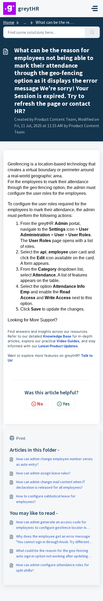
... (25, 22)
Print (21, 438)
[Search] (92, 32)
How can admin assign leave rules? (43, 473)
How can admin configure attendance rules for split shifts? (52, 567)
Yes (66, 404)
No (40, 404)
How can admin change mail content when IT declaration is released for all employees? (50, 484)
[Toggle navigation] (94, 8)
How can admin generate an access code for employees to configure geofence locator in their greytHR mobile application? (51, 525)
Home (8, 22)
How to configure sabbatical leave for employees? (46, 499)
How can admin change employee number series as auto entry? (54, 461)
